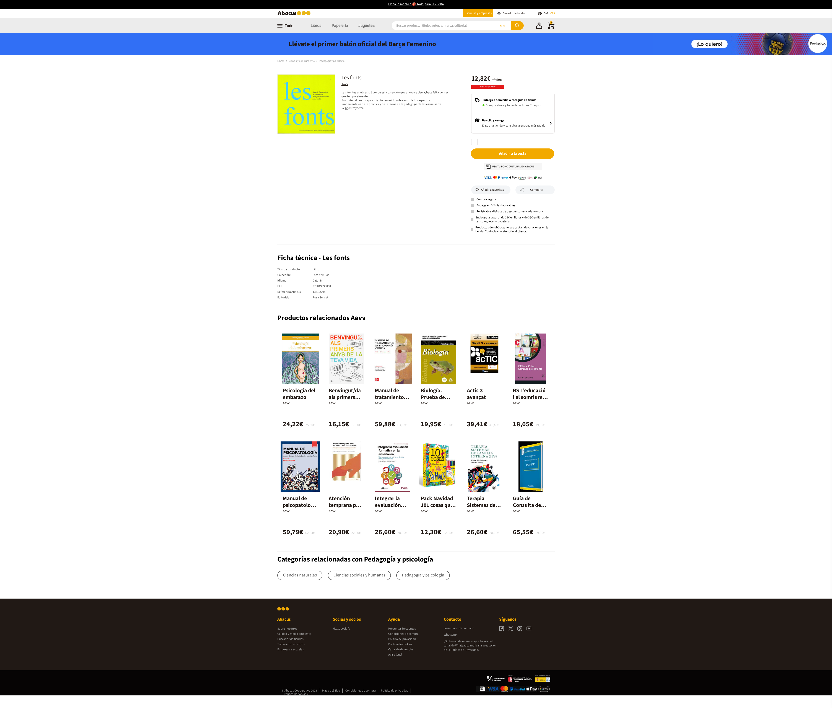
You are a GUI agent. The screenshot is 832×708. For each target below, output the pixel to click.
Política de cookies (400, 644)
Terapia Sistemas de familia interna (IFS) (482, 508)
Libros (316, 25)
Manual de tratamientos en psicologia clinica (390, 401)
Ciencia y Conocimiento (302, 61)
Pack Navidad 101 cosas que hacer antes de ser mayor (438, 508)
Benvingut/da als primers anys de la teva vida (346, 401)
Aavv (344, 84)
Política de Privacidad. (465, 650)
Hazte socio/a (341, 629)
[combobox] (438, 25)
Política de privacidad (402, 639)
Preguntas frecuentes (402, 629)
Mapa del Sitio (331, 690)
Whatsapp (450, 635)
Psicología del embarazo (299, 394)
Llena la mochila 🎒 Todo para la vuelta (416, 4)
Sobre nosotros (287, 629)
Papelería (340, 25)
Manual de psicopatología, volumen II (300, 505)
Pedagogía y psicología (331, 61)
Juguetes (366, 25)
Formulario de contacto (459, 628)
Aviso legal (395, 655)
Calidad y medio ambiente (294, 634)
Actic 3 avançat (476, 394)
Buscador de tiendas (290, 639)
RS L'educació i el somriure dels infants (529, 397)
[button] (539, 26)
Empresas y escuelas (290, 649)
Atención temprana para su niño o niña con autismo (346, 508)
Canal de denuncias (400, 649)
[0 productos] (551, 28)
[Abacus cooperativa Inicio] (295, 15)
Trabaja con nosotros (291, 644)
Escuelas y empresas (478, 13)
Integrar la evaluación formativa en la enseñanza (390, 508)
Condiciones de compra (403, 634)
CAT (546, 13)
